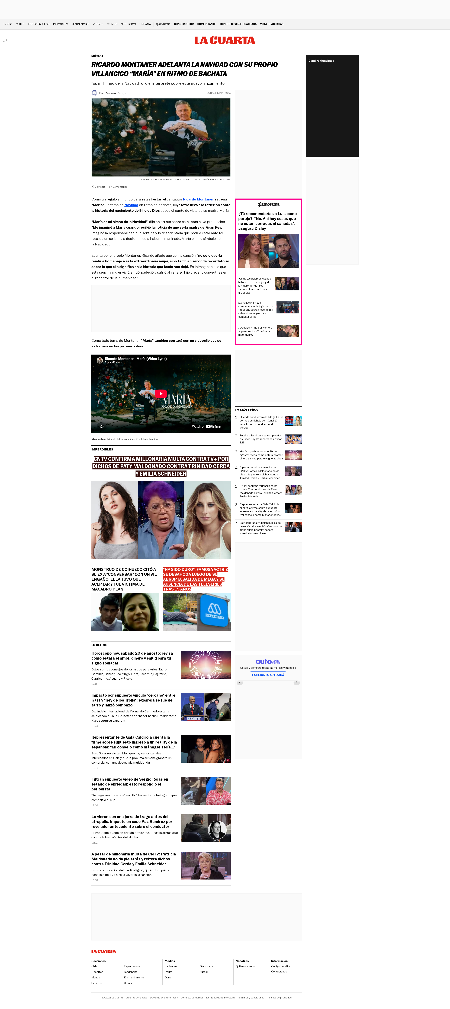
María (144, 439)
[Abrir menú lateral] (6, 40)
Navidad (154, 439)
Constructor (184, 24)
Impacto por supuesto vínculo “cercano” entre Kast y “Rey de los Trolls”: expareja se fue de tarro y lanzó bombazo (133, 700)
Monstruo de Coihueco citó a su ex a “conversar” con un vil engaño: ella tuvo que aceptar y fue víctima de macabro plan (124, 579)
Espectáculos (39, 24)
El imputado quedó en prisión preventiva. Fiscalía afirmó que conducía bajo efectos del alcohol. (134, 835)
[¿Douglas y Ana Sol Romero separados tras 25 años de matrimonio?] (288, 331)
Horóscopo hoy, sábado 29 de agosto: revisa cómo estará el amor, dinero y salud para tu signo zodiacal (132, 658)
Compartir (100, 187)
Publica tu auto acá (268, 675)
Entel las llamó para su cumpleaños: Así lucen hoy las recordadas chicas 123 (261, 439)
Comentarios (119, 187)
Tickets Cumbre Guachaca (238, 24)
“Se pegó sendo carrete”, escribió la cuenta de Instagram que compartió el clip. (134, 797)
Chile (20, 24)
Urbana (145, 24)
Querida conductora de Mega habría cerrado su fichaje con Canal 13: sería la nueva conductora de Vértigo (261, 422)
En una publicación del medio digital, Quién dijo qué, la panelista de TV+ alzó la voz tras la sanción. (130, 872)
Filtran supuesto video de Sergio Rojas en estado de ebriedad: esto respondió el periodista (129, 784)
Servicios (128, 24)
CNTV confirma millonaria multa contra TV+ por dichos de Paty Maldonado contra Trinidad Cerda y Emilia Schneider (261, 491)
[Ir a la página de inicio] (224, 40)
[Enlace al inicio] (269, 205)
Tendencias (80, 24)
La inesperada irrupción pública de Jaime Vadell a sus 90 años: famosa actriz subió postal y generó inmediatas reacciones (261, 528)
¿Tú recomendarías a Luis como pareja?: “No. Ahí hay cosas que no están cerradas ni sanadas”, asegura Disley (267, 221)
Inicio (8, 24)
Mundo (112, 24)
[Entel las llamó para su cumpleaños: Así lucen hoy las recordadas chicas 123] (293, 439)
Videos (98, 24)
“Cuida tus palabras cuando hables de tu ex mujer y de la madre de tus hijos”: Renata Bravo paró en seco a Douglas (255, 285)
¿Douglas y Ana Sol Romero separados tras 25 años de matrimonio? (255, 331)
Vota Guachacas (272, 24)
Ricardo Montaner (118, 439)
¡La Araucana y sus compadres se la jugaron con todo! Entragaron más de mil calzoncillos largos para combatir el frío (255, 310)
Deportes (60, 24)
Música (97, 56)
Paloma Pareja (115, 93)
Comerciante (206, 24)
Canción (135, 439)
